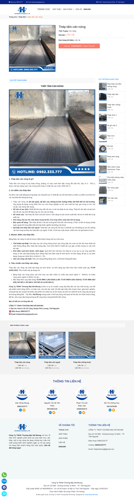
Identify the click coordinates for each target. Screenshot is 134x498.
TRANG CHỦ (43, 9)
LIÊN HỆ (78, 9)
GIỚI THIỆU (56, 9)
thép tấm (22, 17)
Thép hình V (112, 115)
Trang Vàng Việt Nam (91, 494)
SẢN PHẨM (67, 9)
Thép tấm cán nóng (22, 362)
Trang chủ (13, 17)
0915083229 (52, 409)
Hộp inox (111, 136)
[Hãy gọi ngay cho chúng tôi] (3, 475)
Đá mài (110, 146)
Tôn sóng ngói (113, 188)
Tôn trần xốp (112, 198)
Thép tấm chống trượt (82, 362)
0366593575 (76, 46)
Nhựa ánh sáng (113, 156)
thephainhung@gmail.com (104, 449)
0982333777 (22, 406)
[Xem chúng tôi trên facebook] (3, 487)
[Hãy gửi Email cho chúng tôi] (3, 494)
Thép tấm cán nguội (52, 362)
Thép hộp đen (112, 94)
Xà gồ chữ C (112, 125)
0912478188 (112, 406)
